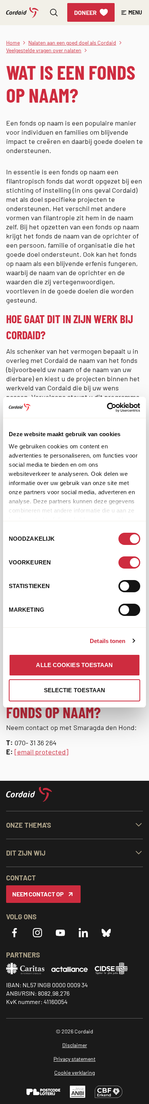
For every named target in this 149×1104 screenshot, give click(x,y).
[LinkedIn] (83, 932)
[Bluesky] (106, 932)
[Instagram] (37, 932)
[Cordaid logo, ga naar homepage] (22, 12)
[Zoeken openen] (54, 12)
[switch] (129, 562)
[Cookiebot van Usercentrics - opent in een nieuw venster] (107, 408)
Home (13, 42)
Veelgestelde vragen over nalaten (43, 50)
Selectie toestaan (74, 690)
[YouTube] (60, 932)
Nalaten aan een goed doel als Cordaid (72, 42)
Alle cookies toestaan (74, 665)
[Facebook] (14, 932)
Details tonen (107, 641)
